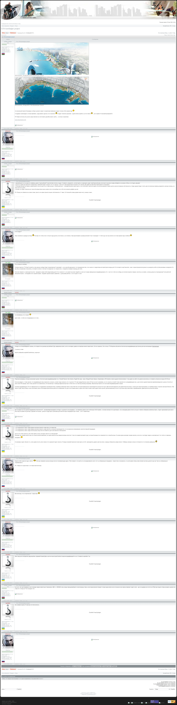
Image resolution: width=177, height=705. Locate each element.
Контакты (4, 703)
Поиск (34, 17)
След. (174, 32)
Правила (9, 703)
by (6, 702)
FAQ (31, 17)
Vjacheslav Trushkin (92, 693)
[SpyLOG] (161, 702)
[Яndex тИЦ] (143, 702)
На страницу (161, 32)
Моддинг (12, 25)
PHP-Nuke (10, 702)
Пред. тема (166, 34)
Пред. (166, 32)
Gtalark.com (26, 17)
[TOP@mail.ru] (155, 702)
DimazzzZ (93, 694)
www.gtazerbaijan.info (20, 120)
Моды (16, 25)
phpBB (87, 692)
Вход (174, 17)
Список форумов (5, 25)
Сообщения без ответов (6, 23)
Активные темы (17, 23)
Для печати (3, 34)
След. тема (172, 34)
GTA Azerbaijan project (10, 29)
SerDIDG (17, 292)
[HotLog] (148, 702)
